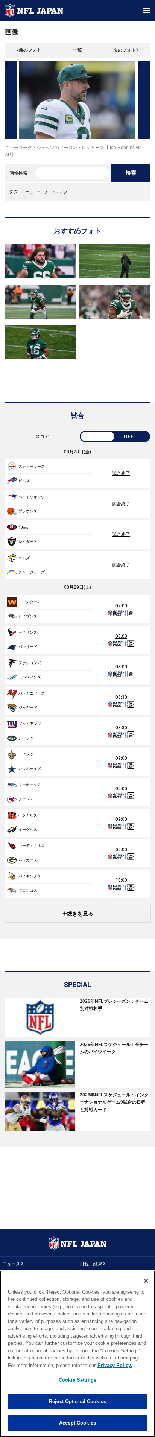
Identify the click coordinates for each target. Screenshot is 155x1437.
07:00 (121, 605)
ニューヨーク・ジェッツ (46, 192)
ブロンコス (27, 890)
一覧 (77, 50)
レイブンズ (27, 616)
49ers (23, 527)
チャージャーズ (31, 572)
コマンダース (29, 602)
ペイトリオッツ (31, 497)
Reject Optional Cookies (77, 1401)
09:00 (121, 758)
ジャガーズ (27, 708)
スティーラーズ (31, 466)
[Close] (146, 1281)
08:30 (121, 697)
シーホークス (29, 785)
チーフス (25, 799)
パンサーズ (27, 647)
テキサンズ (27, 632)
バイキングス (29, 876)
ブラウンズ (27, 511)
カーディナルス (31, 846)
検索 (131, 173)
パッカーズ (27, 860)
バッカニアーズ (31, 693)
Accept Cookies (77, 1423)
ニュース (11, 1264)
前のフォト (30, 50)
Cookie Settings (77, 1380)
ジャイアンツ (29, 724)
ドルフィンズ (29, 677)
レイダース (27, 542)
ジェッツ (25, 738)
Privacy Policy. (114, 1365)
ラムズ (24, 558)
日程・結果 (91, 1264)
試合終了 (121, 473)
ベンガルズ (27, 815)
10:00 (121, 880)
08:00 (121, 636)
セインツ (25, 754)
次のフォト (124, 50)
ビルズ (24, 481)
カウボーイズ (29, 768)
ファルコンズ (29, 663)
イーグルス (27, 829)
